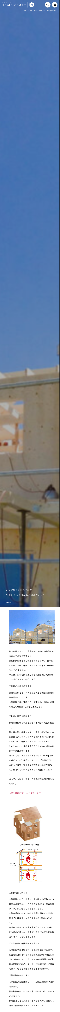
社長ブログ (33, 10)
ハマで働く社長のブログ (19, 590)
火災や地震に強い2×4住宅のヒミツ (25, 793)
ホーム (25, 10)
